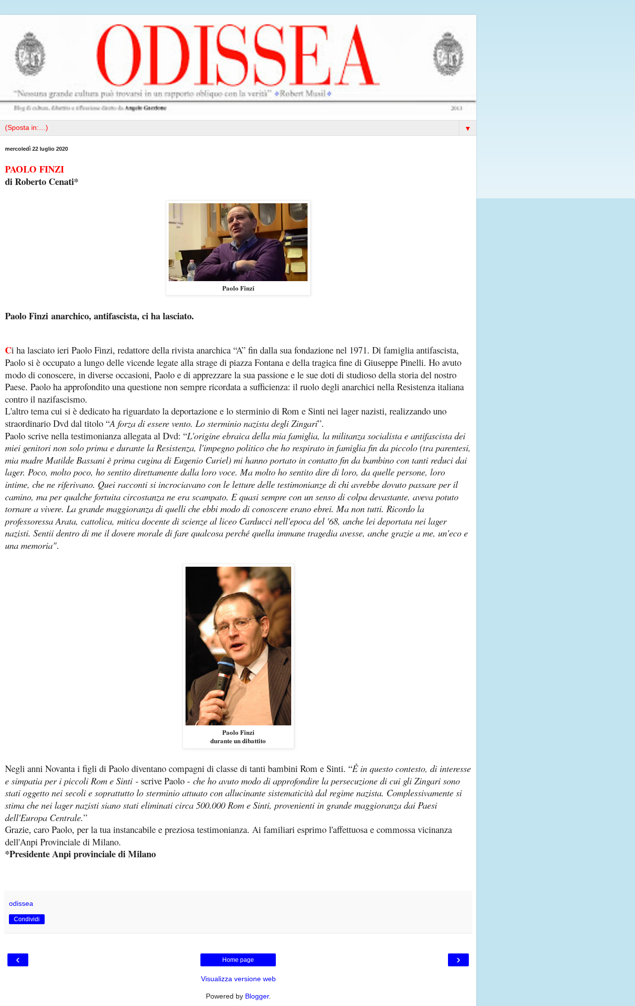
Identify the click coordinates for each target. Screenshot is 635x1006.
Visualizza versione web (238, 979)
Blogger (257, 996)
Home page (238, 959)
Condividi (27, 919)
